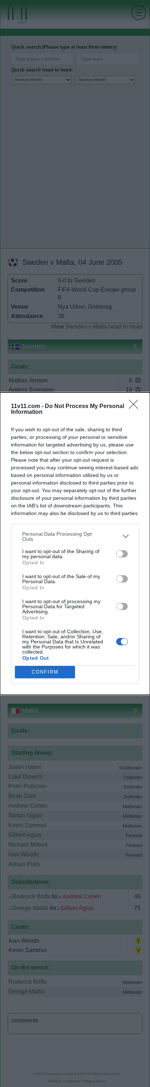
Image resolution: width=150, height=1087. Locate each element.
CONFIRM (45, 672)
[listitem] (75, 536)
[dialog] (75, 543)
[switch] (122, 553)
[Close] (136, 406)
